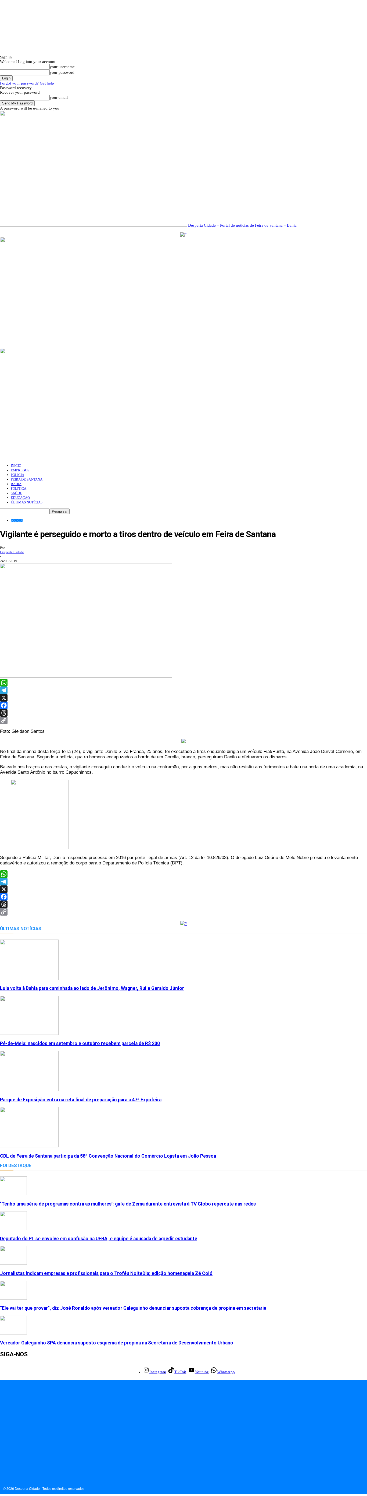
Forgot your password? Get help (27, 83)
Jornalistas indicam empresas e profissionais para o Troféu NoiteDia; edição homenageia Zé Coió (106, 1273)
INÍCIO (16, 466)
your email (59, 97)
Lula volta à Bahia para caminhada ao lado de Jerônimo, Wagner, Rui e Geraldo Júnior (92, 988)
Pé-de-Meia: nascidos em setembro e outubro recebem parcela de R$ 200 (80, 1043)
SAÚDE (16, 493)
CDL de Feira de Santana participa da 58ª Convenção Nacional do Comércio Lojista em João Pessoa (108, 1156)
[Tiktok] (16, 1447)
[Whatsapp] (41, 1447)
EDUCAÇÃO (20, 498)
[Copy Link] (183, 720)
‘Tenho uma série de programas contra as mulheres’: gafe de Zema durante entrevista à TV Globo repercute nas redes (128, 1204)
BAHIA (16, 484)
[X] (183, 698)
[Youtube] (29, 1447)
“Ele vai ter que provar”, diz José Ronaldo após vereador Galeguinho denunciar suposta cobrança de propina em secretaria (133, 1308)
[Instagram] (4, 1447)
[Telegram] (183, 690)
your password (62, 72)
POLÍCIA (17, 475)
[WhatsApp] (183, 682)
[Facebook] (183, 705)
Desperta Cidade (12, 552)
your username (62, 67)
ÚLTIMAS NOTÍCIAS (26, 502)
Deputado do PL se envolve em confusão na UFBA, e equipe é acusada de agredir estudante (98, 1238)
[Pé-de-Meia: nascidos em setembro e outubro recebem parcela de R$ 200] (29, 1033)
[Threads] (183, 713)
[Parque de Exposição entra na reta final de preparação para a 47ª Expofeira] (29, 1090)
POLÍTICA (18, 488)
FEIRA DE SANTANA (26, 479)
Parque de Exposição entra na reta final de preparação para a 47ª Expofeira (80, 1099)
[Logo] (93, 346)
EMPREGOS (20, 470)
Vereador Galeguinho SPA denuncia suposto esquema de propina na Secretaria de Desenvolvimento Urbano (116, 1343)
